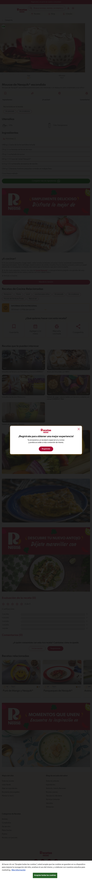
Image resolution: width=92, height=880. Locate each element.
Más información (19, 870)
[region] (46, 870)
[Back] (78, 429)
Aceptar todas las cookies (45, 875)
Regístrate (46, 449)
